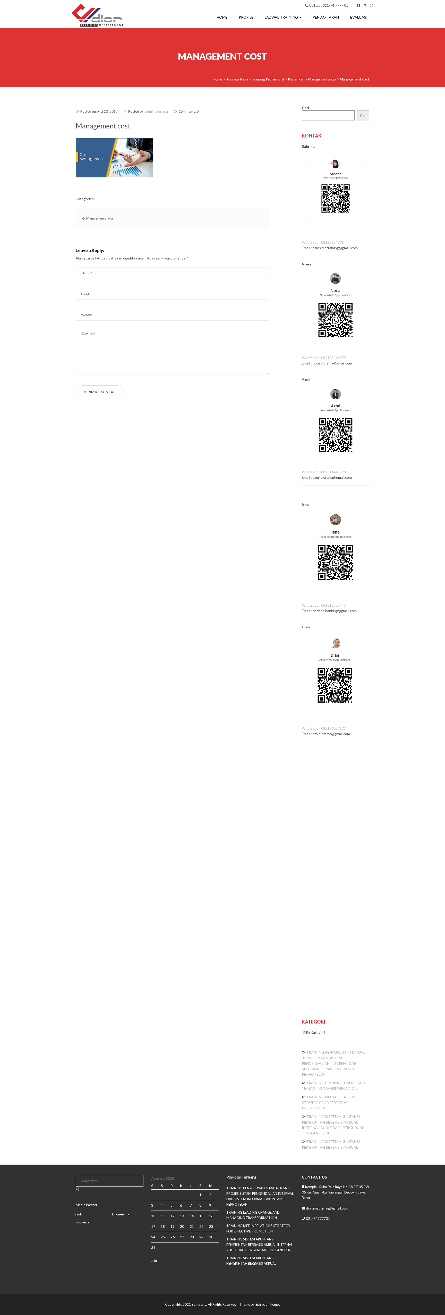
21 (192, 1226)
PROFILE (246, 17)
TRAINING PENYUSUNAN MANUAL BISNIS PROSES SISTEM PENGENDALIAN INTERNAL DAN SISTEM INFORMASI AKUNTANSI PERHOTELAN (333, 1063)
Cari (305, 107)
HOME (222, 17)
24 (153, 1237)
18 (163, 1226)
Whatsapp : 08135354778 (323, 242)
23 (211, 1226)
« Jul (154, 1261)
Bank (78, 1214)
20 (182, 1226)
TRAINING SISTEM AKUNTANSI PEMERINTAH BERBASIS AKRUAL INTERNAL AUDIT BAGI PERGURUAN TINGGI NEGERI (259, 1244)
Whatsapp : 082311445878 (324, 472)
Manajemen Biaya (99, 218)
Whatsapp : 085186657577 (324, 728)
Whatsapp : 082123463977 (324, 357)
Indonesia (81, 1222)
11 (163, 1216)
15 (201, 1216)
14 (192, 1216)
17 (153, 1226)
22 (201, 1226)
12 (172, 1216)
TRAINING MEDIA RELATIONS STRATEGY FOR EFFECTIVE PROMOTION (329, 1102)
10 (153, 1216)
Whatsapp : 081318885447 (324, 605)
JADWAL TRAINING (282, 17)
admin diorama (156, 111)
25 (163, 1237)
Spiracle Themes (267, 1304)
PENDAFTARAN (326, 17)
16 (211, 1216)
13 (182, 1216)
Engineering (120, 1214)
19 (172, 1226)
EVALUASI (358, 17)
